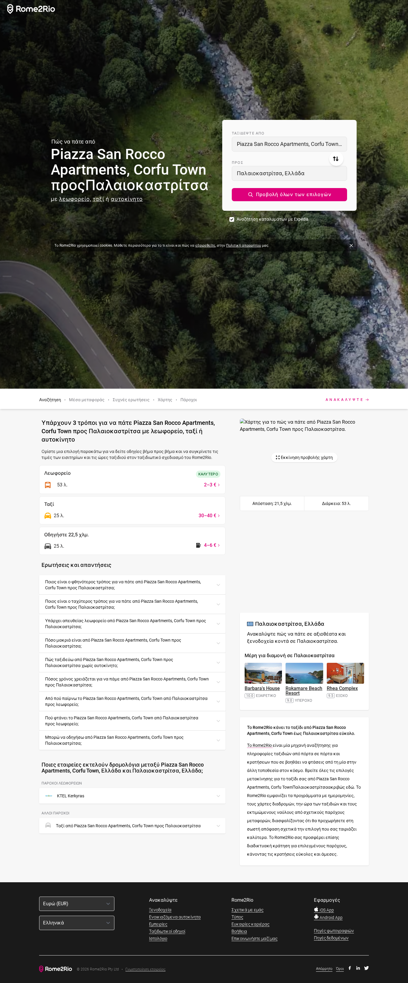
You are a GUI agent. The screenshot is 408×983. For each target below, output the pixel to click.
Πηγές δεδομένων (331, 937)
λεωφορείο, (75, 199)
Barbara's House (262, 688)
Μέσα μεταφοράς (87, 399)
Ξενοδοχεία (160, 909)
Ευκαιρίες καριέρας (250, 924)
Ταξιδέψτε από (248, 133)
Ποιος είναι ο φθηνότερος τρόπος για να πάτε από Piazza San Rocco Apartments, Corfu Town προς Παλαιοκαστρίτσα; (123, 584)
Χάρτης (165, 399)
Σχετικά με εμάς (247, 909)
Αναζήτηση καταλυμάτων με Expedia (273, 219)
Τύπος (237, 917)
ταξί (99, 199)
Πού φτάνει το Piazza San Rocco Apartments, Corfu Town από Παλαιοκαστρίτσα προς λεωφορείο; (121, 720)
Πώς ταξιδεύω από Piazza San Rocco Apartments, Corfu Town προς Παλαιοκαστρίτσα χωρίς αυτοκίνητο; (109, 662)
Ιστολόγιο (158, 938)
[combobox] (289, 144)
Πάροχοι (188, 399)
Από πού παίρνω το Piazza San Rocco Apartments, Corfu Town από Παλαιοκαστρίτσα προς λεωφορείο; (126, 701)
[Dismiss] (351, 245)
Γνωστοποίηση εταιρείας (145, 969)
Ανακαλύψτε (345, 400)
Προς (237, 163)
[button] (289, 194)
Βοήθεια (239, 931)
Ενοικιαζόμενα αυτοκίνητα (175, 917)
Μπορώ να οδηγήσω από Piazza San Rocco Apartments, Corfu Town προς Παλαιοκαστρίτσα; (114, 740)
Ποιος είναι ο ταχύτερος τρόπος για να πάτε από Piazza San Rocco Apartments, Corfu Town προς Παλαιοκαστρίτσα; (121, 604)
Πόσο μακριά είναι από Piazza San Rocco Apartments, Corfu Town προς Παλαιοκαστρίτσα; (113, 643)
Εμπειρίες (158, 924)
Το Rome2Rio (260, 745)
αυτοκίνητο (127, 199)
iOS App (326, 910)
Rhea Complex (342, 688)
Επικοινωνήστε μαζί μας (254, 938)
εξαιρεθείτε (205, 245)
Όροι (340, 969)
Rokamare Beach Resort (304, 691)
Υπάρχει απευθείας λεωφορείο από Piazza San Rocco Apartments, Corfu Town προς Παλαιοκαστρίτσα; (125, 623)
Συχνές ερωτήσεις (131, 399)
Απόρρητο (324, 969)
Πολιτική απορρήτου (243, 245)
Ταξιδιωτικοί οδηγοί (167, 931)
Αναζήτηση (50, 399)
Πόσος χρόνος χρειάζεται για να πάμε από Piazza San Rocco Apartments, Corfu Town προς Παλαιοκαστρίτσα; (127, 682)
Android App (331, 917)
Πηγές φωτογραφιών (334, 930)
